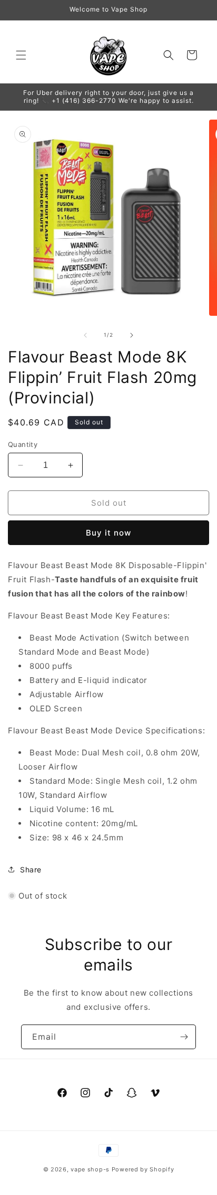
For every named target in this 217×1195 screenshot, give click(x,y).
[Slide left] (85, 335)
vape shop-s (90, 1169)
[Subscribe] (183, 1037)
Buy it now (108, 533)
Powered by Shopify (143, 1169)
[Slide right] (131, 335)
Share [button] (31, 869)
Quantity (22, 444)
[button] (21, 55)
